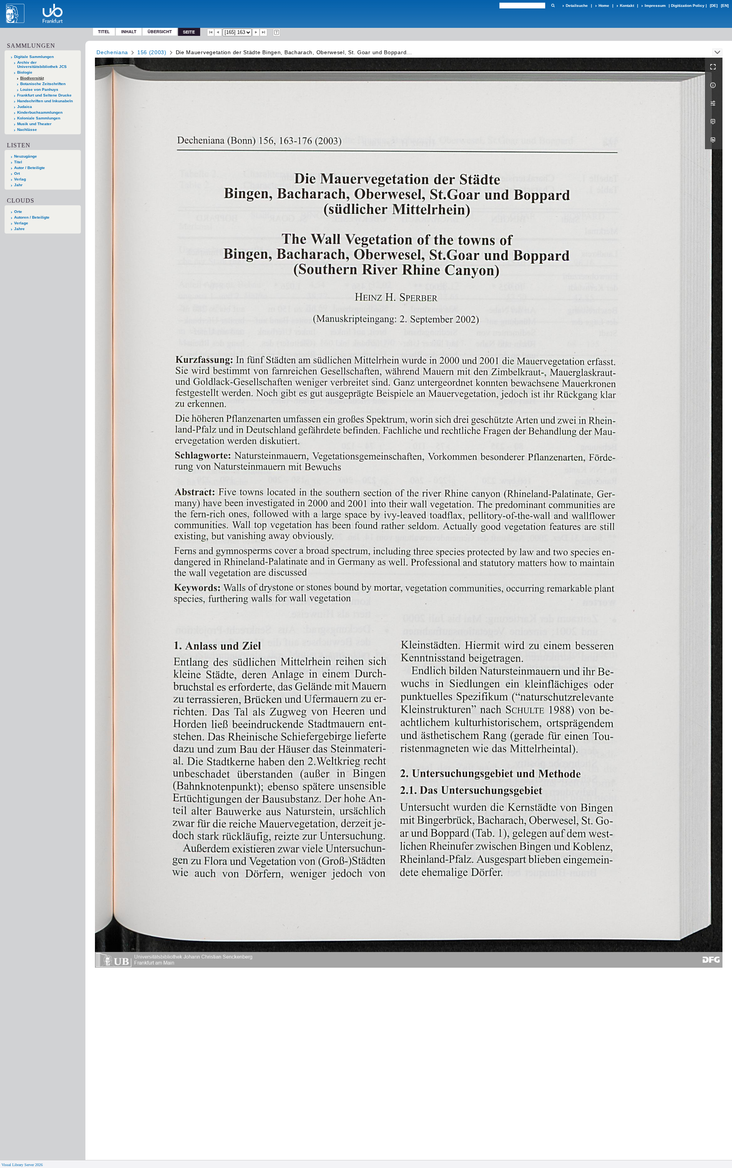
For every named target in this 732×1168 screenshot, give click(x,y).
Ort (17, 173)
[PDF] (713, 122)
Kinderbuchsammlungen (40, 112)
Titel (104, 31)
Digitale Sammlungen (34, 57)
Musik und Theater (34, 124)
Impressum (655, 5)
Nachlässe (27, 129)
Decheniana (112, 52)
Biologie (24, 72)
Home (604, 5)
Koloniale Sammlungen (38, 118)
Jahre (19, 229)
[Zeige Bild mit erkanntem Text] (277, 32)
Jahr (18, 185)
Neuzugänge (25, 156)
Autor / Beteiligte (29, 168)
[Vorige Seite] (218, 32)
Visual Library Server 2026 (22, 1165)
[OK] (552, 5)
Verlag (20, 179)
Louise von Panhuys (39, 89)
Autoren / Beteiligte (32, 217)
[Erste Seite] (211, 32)
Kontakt (627, 5)
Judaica (24, 107)
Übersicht (160, 31)
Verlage (21, 223)
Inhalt (128, 31)
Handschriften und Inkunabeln (45, 101)
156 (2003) (152, 52)
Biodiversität (32, 78)
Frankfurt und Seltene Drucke (44, 95)
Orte (18, 211)
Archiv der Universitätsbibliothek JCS (42, 64)
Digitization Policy (688, 5)
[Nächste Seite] (256, 32)
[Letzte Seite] (263, 32)
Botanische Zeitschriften (43, 84)
